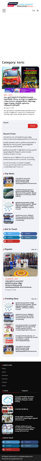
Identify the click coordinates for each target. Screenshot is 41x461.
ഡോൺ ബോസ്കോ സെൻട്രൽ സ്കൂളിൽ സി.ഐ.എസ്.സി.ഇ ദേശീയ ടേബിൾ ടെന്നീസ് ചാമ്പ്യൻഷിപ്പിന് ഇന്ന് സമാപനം (17, 165)
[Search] (37, 10)
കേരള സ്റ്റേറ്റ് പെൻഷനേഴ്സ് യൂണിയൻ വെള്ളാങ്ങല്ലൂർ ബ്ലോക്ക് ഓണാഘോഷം (26, 418)
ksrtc (5, 95)
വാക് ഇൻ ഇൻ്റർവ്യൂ (21, 409)
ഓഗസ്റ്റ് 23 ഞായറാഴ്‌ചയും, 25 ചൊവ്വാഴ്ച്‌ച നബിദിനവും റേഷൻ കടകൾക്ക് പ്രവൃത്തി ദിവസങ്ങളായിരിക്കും (26, 328)
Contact (4, 382)
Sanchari (5, 379)
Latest (10, 95)
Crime (4, 386)
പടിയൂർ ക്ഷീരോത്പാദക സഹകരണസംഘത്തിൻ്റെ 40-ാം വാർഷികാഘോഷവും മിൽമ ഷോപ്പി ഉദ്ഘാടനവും (25, 428)
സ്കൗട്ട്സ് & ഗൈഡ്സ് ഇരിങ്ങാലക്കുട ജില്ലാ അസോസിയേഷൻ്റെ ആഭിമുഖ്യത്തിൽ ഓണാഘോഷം (26, 181)
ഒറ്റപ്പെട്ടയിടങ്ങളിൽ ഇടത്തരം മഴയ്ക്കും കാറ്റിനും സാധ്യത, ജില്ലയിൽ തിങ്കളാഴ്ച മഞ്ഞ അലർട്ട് (24, 399)
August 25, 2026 (11, 290)
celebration (9, 279)
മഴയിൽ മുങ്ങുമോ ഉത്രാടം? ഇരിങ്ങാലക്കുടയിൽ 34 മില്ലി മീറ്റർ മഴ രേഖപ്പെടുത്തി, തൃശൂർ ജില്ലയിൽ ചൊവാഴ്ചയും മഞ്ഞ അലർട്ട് (19, 144)
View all (34, 249)
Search (5, 123)
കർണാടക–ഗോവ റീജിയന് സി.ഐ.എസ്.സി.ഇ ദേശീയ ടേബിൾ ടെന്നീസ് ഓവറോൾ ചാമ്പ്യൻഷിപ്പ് (25, 218)
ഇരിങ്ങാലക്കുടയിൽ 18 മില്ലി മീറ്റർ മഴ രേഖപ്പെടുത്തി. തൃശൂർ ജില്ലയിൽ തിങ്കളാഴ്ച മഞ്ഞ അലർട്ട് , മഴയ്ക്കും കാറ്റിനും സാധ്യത (20, 152)
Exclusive (5, 375)
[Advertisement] (20, 35)
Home (4, 368)
